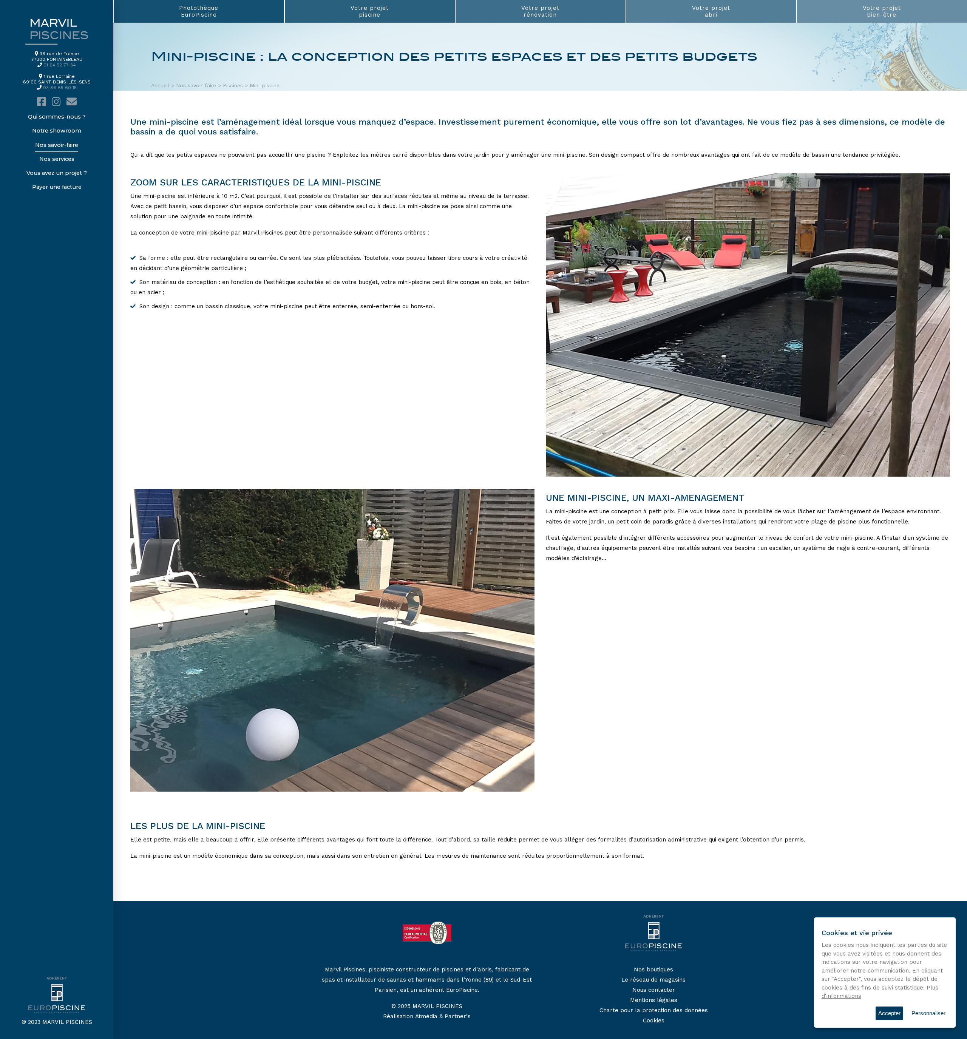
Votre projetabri (711, 11)
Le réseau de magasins (653, 979)
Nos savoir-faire (56, 145)
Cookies (653, 1020)
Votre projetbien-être (882, 11)
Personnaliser (928, 1013)
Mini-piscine (265, 85)
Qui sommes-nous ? (57, 116)
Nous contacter (653, 990)
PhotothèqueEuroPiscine (198, 11)
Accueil (160, 85)
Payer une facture (57, 187)
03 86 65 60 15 (60, 87)
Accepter (889, 1013)
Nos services (56, 159)
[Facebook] (41, 101)
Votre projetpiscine (370, 11)
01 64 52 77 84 (59, 65)
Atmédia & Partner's (443, 1016)
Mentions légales (653, 1000)
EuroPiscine (462, 990)
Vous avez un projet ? (56, 173)
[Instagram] (56, 101)
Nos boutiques (653, 969)
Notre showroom (56, 130)
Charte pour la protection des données (653, 1010)
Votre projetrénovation (540, 11)
